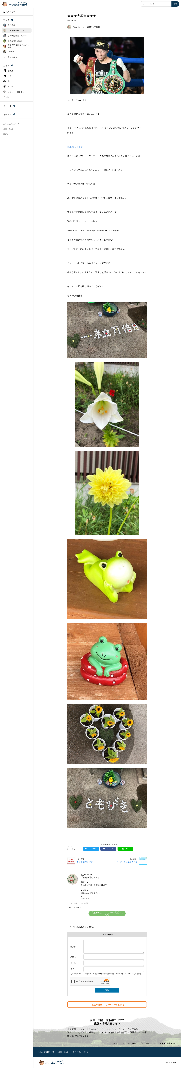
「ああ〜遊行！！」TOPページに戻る (107, 1004)
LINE (127, 848)
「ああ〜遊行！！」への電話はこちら (107, 913)
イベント (7, 105)
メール (74, 963)
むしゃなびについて (46, 1052)
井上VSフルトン (75, 146)
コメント (74, 947)
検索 (175, 4)
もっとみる (85, 898)
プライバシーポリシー (81, 1052)
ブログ (6, 19)
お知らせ (7, 114)
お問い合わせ (63, 1052)
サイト (73, 969)
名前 (73, 957)
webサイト (73, 907)
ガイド (6, 65)
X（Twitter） (92, 848)
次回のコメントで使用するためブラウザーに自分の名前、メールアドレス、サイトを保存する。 (108, 973)
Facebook (109, 848)
